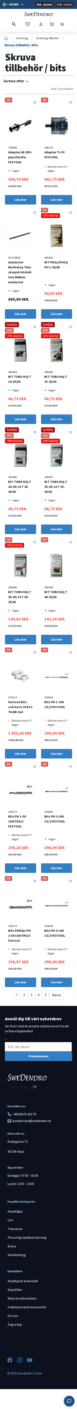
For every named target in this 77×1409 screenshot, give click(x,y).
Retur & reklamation (22, 1298)
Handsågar (15, 1211)
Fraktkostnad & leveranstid (27, 1307)
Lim (10, 1220)
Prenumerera (38, 1056)
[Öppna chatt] (69, 1401)
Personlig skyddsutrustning (27, 1237)
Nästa (56, 995)
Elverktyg (22, 38)
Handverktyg (17, 1255)
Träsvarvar (15, 1229)
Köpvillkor (15, 1290)
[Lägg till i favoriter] (35, 102)
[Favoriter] (28, 24)
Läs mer (20, 199)
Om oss (13, 1316)
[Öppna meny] (62, 24)
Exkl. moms (64, 4)
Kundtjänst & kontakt (23, 1281)
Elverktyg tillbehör (47, 38)
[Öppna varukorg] (52, 24)
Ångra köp (15, 1324)
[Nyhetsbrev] (6, 1039)
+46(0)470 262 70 (24, 1114)
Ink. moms (44, 4)
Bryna (12, 1246)
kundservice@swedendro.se (32, 1121)
